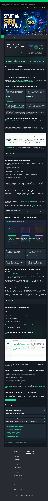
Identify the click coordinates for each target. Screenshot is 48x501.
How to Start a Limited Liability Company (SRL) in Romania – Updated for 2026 (24, 36)
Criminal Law (16, 464)
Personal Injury (16, 484)
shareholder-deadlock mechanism (18, 107)
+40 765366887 (43, 0)
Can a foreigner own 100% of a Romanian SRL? (13, 410)
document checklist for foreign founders (28, 201)
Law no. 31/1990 (10, 147)
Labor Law (15, 479)
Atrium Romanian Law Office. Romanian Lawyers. (18, 2)
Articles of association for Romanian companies (14, 429)
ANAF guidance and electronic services (29, 363)
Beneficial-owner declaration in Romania (13, 432)
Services (13, 7)
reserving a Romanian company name (32, 184)
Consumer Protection (17, 459)
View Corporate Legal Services (22, 400)
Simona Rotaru (7, 37)
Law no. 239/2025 (12, 120)
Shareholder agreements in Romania (12, 436)
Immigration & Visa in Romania (18, 475)
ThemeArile (32, 495)
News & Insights (35, 7)
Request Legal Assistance (10, 400)
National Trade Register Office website (32, 182)
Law (14, 481)
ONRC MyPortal (27, 280)
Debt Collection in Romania (18, 467)
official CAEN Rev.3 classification (12, 98)
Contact (43, 7)
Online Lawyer (29, 7)
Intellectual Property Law (17, 478)
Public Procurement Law (17, 487)
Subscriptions (24, 7)
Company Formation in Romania (16, 37)
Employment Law (16, 470)
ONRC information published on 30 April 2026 (18, 324)
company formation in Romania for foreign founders (24, 81)
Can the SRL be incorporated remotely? (12, 418)
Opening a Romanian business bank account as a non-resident (16, 433)
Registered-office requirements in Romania (13, 430)
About (9, 7)
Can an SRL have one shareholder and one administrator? (15, 413)
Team (16, 7)
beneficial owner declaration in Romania (37, 206)
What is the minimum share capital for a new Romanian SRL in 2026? (16, 407)
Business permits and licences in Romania (13, 435)
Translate (33, 454)
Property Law (16, 486)
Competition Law (16, 456)
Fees (19, 7)
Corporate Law (16, 462)
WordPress (24, 495)
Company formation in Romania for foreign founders (15, 426)
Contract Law (16, 461)
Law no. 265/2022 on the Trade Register (16, 273)
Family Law (15, 472)
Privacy (40, 7)
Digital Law (15, 469)
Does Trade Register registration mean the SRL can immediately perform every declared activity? (21, 421)
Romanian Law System (17, 489)
